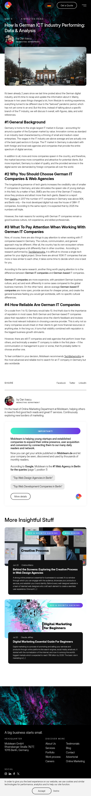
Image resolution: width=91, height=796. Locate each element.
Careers (50, 761)
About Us (51, 743)
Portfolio (50, 752)
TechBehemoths (36, 251)
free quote (45, 699)
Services (50, 748)
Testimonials (72, 743)
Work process (53, 756)
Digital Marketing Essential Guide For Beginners (43, 641)
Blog (68, 748)
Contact (70, 752)
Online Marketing (75, 761)
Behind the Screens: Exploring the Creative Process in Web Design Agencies (45, 571)
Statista (13, 198)
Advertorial (72, 756)
